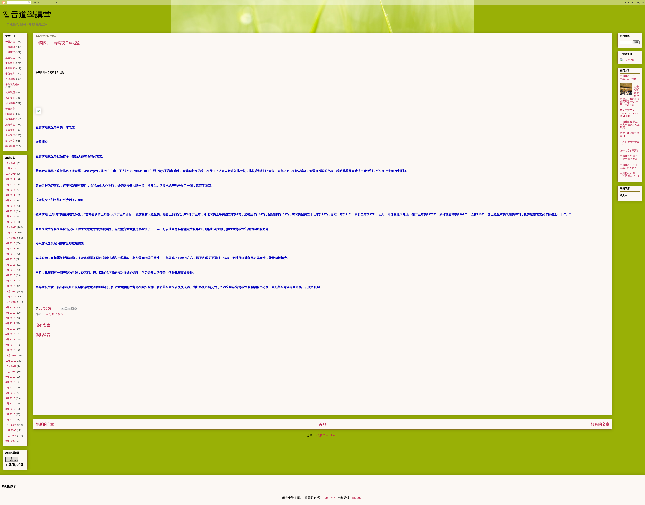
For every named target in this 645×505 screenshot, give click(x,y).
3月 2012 (10, 339)
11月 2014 (10, 168)
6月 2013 (10, 259)
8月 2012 (10, 312)
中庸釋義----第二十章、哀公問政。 (629, 77)
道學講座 (10, 135)
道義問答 (10, 130)
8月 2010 (10, 382)
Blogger (357, 497)
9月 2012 (10, 307)
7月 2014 (10, 190)
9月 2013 (10, 243)
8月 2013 (10, 248)
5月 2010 (10, 398)
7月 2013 (10, 254)
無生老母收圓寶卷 (629, 150)
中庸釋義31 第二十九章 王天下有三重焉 (630, 124)
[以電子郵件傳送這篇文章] (62, 308)
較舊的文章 (600, 424)
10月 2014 (10, 173)
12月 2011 (10, 355)
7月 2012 (10, 318)
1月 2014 (10, 221)
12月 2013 (10, 227)
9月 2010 (10, 376)
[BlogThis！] (66, 308)
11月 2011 (10, 360)
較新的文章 (45, 424)
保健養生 (10, 97)
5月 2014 (10, 200)
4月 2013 (10, 270)
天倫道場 (10, 79)
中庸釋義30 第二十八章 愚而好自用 (630, 175)
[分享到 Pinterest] (75, 308)
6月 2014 (10, 195)
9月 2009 (10, 441)
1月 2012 (10, 350)
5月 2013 (10, 264)
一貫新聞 (10, 47)
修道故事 (10, 103)
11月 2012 (10, 296)
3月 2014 (10, 211)
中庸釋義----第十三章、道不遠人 (629, 166)
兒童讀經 (10, 92)
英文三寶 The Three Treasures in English (629, 113)
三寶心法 (10, 57)
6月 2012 (10, 323)
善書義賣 (10, 108)
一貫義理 (10, 52)
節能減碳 (10, 119)
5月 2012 (10, 328)
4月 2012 (10, 334)
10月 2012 (10, 302)
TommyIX (329, 497)
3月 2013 (10, 275)
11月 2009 (10, 430)
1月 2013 (10, 286)
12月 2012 (10, 291)
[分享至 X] (69, 308)
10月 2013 (10, 238)
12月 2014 (10, 163)
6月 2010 (10, 393)
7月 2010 (10, 387)
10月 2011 (10, 366)
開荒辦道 (10, 114)
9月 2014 (10, 179)
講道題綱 (10, 146)
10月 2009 (10, 435)
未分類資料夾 (55, 314)
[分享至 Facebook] (72, 308)
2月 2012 (10, 345)
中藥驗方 (10, 73)
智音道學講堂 (27, 14)
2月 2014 (10, 216)
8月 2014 (10, 184)
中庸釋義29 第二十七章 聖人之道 (629, 157)
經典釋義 (10, 124)
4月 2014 (10, 206)
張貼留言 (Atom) (327, 435)
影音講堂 (10, 140)
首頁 (322, 424)
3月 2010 (10, 409)
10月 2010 (10, 371)
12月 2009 (10, 425)
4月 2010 (10, 403)
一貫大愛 (10, 41)
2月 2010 (10, 414)
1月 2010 (10, 419)
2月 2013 (10, 280)
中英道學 (10, 63)
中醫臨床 (10, 68)
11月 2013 (10, 232)
